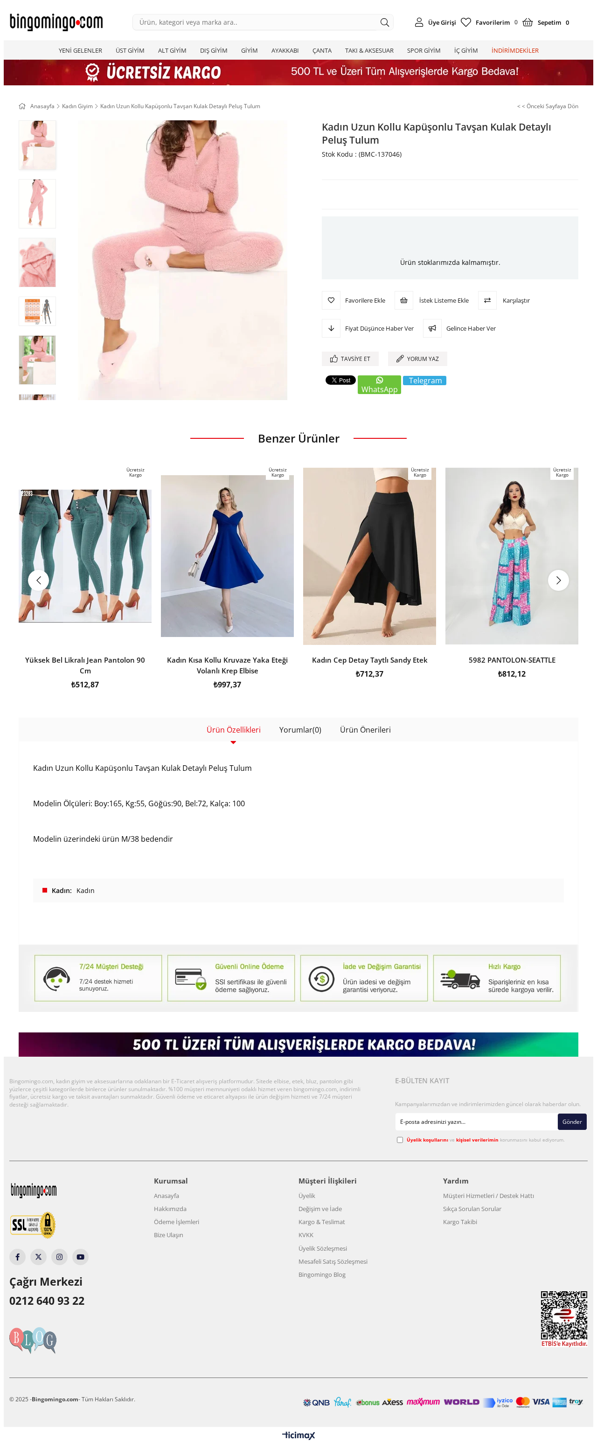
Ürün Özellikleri (234, 730)
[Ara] (385, 22)
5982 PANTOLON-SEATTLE (512, 660)
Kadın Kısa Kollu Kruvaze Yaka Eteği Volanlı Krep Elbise (227, 665)
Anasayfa (166, 1195)
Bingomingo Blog (322, 1274)
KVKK (305, 1235)
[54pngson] (443, 1402)
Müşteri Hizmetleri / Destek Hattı (488, 1195)
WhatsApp (379, 389)
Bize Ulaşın (168, 1235)
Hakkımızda (170, 1209)
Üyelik (306, 1195)
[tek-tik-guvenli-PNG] (50, 1226)
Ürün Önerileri (365, 730)
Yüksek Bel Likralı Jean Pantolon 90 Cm (85, 665)
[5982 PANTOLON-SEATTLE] (511, 556)
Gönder (572, 1122)
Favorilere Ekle (85, 635)
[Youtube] (80, 1257)
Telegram (425, 380)
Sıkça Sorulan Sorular (472, 1209)
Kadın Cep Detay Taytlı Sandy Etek (370, 660)
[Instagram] (59, 1257)
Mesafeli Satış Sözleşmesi (333, 1261)
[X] (38, 1257)
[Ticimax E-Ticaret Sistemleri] (298, 1436)
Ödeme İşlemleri (176, 1222)
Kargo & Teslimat (321, 1222)
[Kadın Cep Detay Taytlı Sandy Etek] (369, 556)
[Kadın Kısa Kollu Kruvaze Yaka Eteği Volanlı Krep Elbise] (227, 556)
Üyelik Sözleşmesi (322, 1248)
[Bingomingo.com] (56, 22)
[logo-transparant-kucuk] (51, 1190)
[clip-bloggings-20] (50, 1340)
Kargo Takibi (460, 1222)
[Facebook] (17, 1257)
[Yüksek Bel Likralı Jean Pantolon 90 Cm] (85, 556)
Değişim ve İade (320, 1209)
